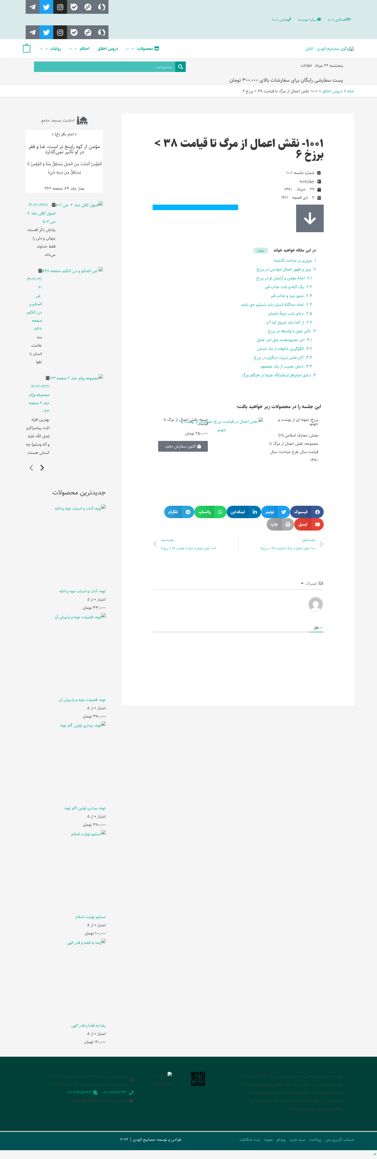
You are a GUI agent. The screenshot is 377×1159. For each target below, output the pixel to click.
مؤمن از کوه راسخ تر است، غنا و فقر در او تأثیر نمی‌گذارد (64, 149)
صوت (268, 1139)
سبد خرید (297, 1139)
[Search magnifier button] (180, 66)
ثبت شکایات (250, 1139)
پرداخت (315, 1139)
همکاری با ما (337, 19)
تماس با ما (279, 19)
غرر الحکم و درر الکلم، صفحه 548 (34, 312)
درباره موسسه (307, 19)
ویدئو (281, 1139)
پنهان (260, 250)
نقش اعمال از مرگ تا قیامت (186, 421)
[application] (134, 48)
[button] (307, 512)
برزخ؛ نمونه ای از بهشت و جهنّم (298, 421)
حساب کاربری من (339, 1139)
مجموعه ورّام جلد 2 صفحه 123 (39, 403)
